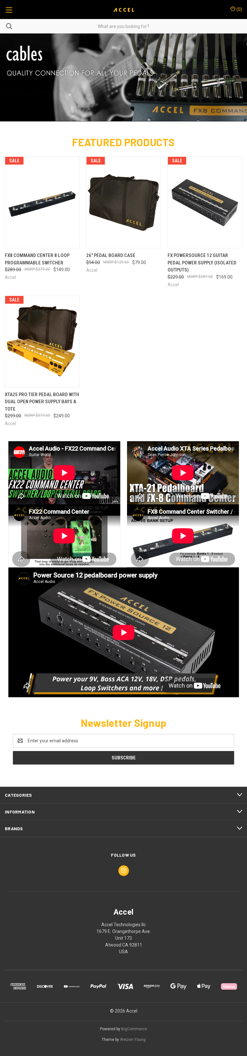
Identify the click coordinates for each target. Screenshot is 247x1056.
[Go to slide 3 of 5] (10, 77)
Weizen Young (133, 1039)
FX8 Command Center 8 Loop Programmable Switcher (37, 259)
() (238, 9)
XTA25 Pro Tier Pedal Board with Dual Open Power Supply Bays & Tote (42, 402)
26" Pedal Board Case (110, 255)
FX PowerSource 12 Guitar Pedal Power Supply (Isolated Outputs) (202, 262)
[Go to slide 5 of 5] (236, 77)
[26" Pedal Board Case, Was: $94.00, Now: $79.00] (123, 202)
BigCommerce (134, 1029)
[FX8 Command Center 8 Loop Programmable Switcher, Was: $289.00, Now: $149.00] (42, 202)
